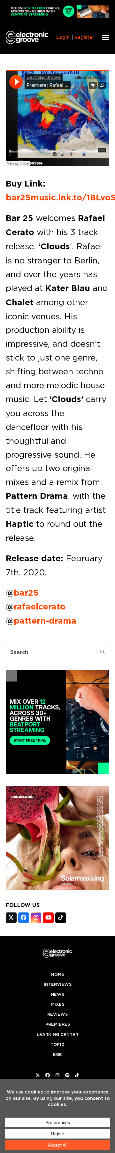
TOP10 (57, 1044)
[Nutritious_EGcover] (57, 888)
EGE (57, 1054)
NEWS (57, 994)
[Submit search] (102, 652)
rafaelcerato (39, 606)
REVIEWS (57, 1014)
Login (63, 37)
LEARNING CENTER (57, 1034)
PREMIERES (57, 1024)
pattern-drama (45, 620)
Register (84, 37)
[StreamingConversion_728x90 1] (57, 16)
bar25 (26, 592)
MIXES (57, 1004)
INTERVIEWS (58, 984)
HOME (57, 974)
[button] (105, 37)
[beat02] (57, 772)
